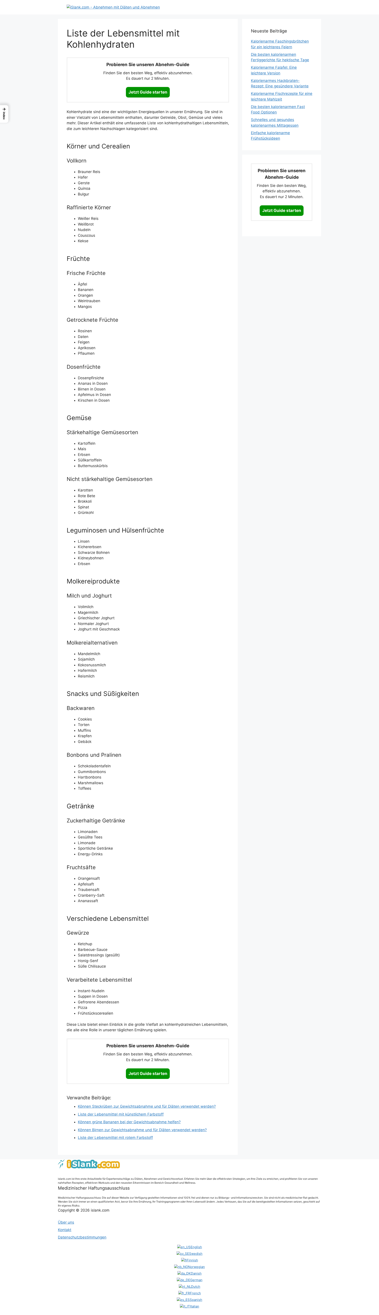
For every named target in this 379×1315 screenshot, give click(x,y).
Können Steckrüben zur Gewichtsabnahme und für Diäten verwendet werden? (147, 1106)
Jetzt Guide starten (148, 92)
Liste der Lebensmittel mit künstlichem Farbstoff (121, 1114)
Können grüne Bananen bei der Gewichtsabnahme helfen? (129, 1122)
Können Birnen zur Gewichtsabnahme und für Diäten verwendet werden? (142, 1130)
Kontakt (64, 1230)
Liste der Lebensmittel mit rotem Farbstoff (115, 1137)
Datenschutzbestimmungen (82, 1237)
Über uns (66, 1222)
